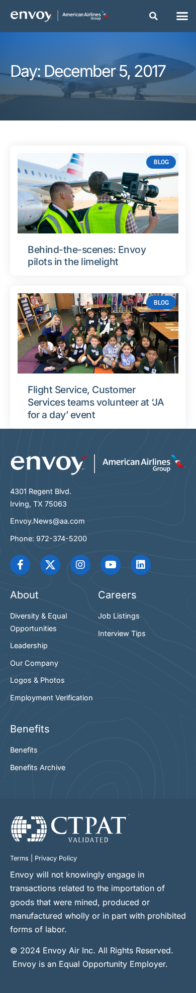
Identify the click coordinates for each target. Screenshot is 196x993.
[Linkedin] (141, 565)
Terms (19, 858)
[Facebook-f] (20, 565)
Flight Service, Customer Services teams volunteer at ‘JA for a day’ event (96, 402)
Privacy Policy (56, 858)
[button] (153, 16)
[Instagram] (80, 565)
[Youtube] (111, 565)
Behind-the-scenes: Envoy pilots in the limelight (87, 255)
